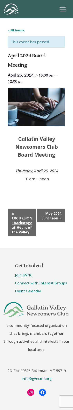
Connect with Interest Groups (41, 283)
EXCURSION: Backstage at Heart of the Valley (22, 222)
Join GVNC (24, 275)
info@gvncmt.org (37, 378)
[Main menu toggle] (62, 9)
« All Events (16, 30)
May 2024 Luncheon (51, 215)
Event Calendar (28, 291)
